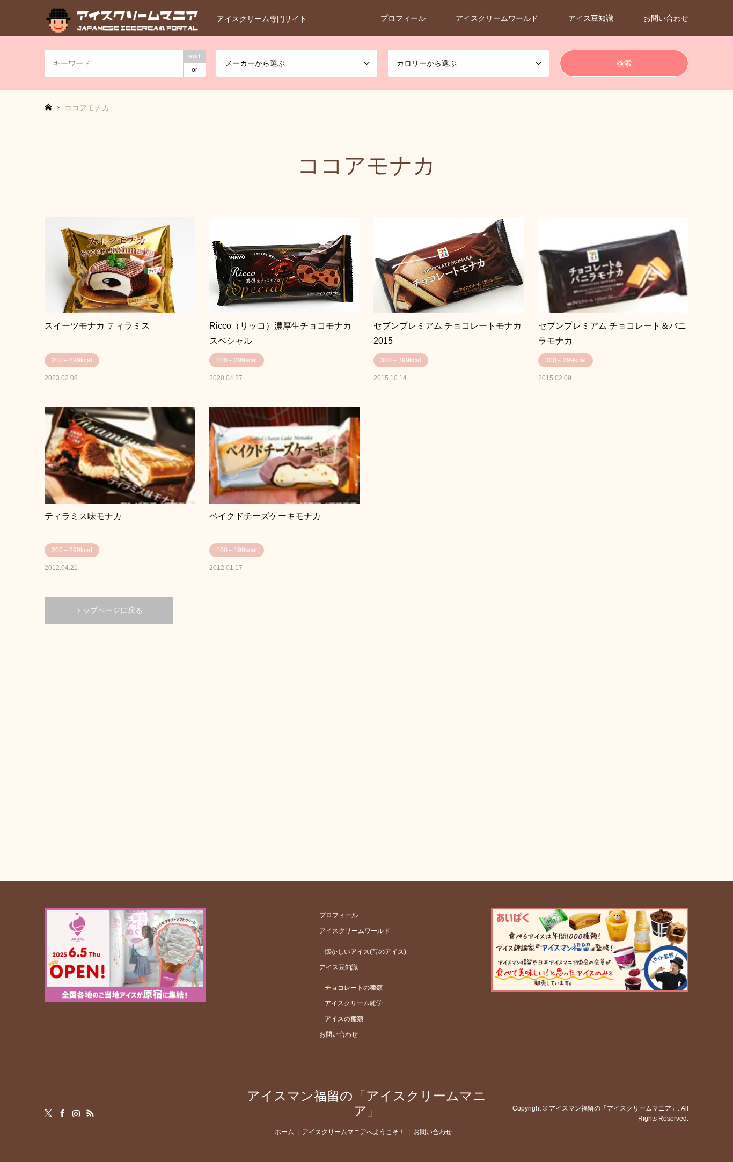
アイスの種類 (344, 1019)
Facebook (62, 1113)
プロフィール (403, 18)
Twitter (48, 1113)
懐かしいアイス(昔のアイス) (365, 952)
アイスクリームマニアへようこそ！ (353, 1132)
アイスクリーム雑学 (354, 1003)
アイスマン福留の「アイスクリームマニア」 (366, 1104)
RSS (90, 1113)
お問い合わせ (665, 18)
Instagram (76, 1113)
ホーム (284, 1132)
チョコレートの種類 (354, 987)
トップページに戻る (109, 610)
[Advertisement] (366, 725)
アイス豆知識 (590, 18)
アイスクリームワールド (497, 18)
